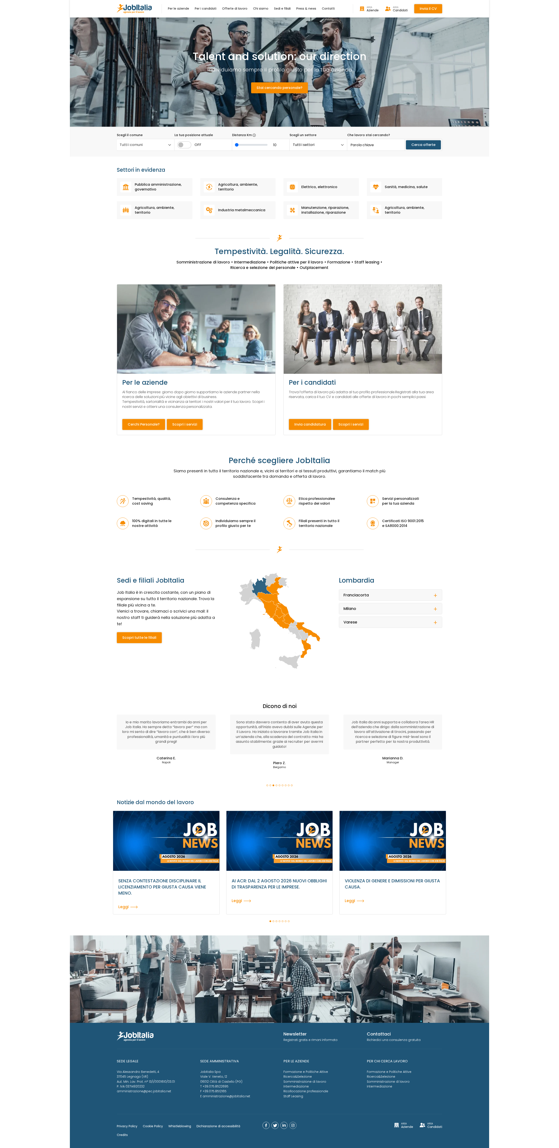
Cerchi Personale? (144, 424)
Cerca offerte (423, 144)
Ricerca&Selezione (297, 1076)
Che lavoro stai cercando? (368, 135)
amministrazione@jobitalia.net (226, 1096)
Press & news (306, 8)
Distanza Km (242, 135)
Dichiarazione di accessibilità (218, 1126)
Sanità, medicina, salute (406, 186)
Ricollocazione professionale (305, 1091)
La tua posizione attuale (193, 135)
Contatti (328, 8)
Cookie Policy (153, 1126)
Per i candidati (205, 8)
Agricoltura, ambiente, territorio (238, 187)
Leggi (123, 906)
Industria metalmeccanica (241, 210)
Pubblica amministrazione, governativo (158, 187)
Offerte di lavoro (234, 8)
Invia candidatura (310, 424)
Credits (122, 1135)
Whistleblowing (179, 1126)
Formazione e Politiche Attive (305, 1072)
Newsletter (295, 1034)
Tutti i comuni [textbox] (131, 144)
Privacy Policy (127, 1126)
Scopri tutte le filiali (139, 637)
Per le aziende (178, 8)
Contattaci (379, 1034)
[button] (267, 785)
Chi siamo (260, 8)
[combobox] (145, 145)
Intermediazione (296, 1086)
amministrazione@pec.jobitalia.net (144, 1091)
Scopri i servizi (184, 424)
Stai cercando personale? (279, 87)
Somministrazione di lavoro (304, 1081)
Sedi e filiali (282, 8)
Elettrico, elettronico (319, 186)
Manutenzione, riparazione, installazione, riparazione (325, 210)
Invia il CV (428, 8)
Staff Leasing (293, 1096)
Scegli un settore (303, 135)
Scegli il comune (130, 135)
